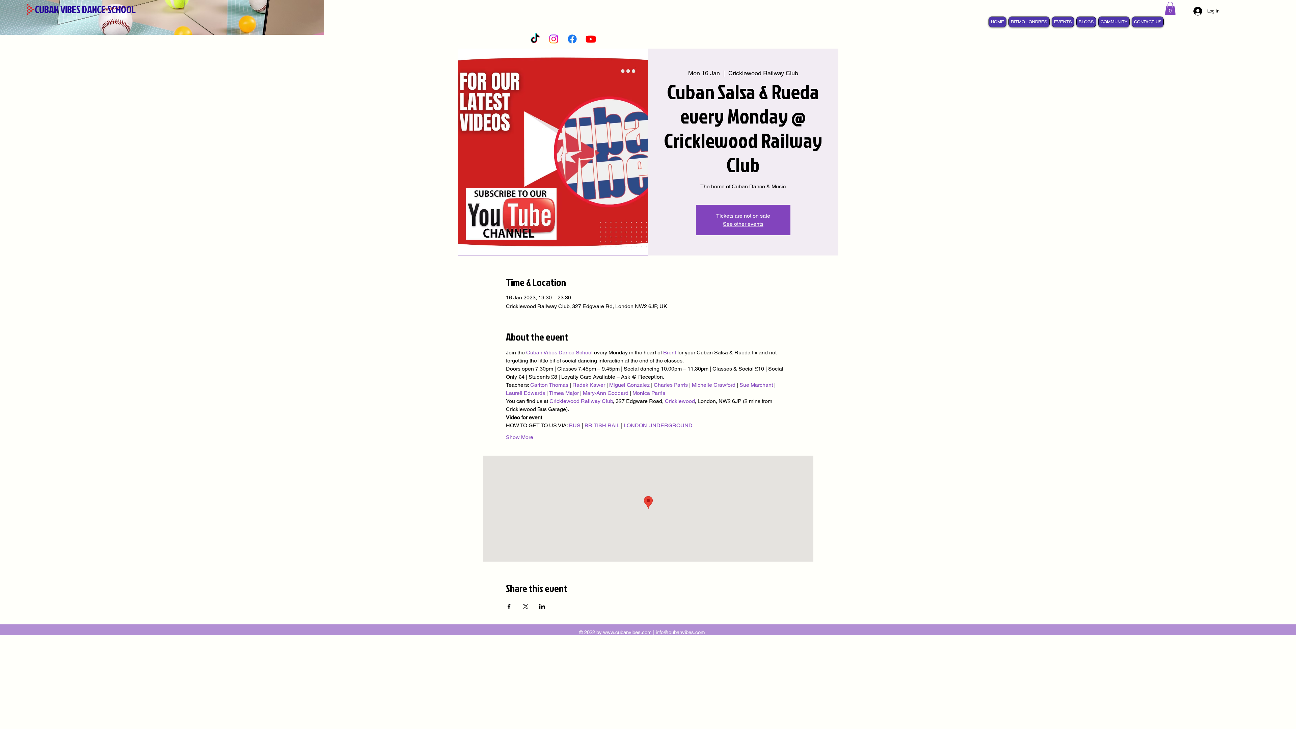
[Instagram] (554, 39)
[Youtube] (591, 39)
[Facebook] (572, 39)
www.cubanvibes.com (627, 632)
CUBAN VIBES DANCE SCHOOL (85, 9)
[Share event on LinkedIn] (542, 606)
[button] (1170, 8)
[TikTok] (535, 39)
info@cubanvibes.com (680, 632)
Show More (519, 437)
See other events (743, 224)
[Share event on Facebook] (509, 606)
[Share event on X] (525, 606)
